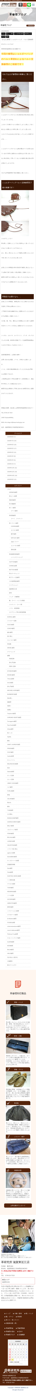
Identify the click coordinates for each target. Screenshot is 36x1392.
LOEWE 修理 (11, 841)
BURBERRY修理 (12, 694)
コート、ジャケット (17, 518)
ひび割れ (9, 814)
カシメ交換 (10, 779)
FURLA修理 (10, 791)
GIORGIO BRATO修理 (13, 822)
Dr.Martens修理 (11, 918)
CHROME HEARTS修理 (14, 717)
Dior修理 (9, 868)
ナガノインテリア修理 (13, 938)
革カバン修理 (9, 33)
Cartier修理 (10, 756)
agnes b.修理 (11, 853)
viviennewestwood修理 (13, 926)
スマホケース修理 (12, 914)
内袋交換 (11, 658)
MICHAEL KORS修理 (13, 690)
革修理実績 (21, 1328)
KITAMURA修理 (11, 671)
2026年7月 (10, 440)
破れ (8, 806)
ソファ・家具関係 (14, 608)
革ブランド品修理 (14, 577)
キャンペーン (11, 760)
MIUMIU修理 (11, 675)
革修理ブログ (10, 1334)
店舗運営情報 (11, 864)
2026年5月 (10, 448)
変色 (8, 795)
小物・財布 (18, 1313)
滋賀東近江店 (28, 33)
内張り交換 (12, 666)
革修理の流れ (10, 1331)
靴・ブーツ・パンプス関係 (17, 600)
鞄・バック (29, 1313)
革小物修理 (12, 504)
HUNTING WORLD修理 (14, 876)
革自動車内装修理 (14, 554)
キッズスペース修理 (13, 860)
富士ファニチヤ (11, 965)
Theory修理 (10, 678)
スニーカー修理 (11, 640)
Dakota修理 (10, 771)
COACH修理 (10, 628)
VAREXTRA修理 (12, 903)
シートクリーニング (17, 557)
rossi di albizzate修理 (13, 930)
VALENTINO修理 (12, 845)
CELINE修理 (10, 798)
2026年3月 (10, 456)
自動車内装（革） (12, 1323)
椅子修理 (13, 534)
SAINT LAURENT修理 (13, 744)
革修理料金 (9, 1328)
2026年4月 (10, 452)
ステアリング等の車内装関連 (17, 612)
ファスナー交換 (11, 620)
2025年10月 (10, 475)
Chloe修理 (10, 729)
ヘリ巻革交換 (11, 880)
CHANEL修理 (13, 565)
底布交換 (13, 549)
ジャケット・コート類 (15, 604)
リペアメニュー (13, 585)
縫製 (7, 36)
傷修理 (9, 702)
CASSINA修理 (15, 526)
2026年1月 (10, 464)
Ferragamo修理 (11, 721)
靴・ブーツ (9, 1316)
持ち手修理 (10, 686)
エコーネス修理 (15, 545)
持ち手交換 (12, 662)
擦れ (8, 740)
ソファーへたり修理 (13, 911)
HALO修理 (10, 953)
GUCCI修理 (10, 624)
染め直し (9, 698)
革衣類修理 (12, 515)
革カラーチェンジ (14, 573)
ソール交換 (10, 895)
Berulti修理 (10, 949)
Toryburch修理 (11, 713)
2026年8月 (10, 437)
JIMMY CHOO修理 (12, 783)
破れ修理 (9, 632)
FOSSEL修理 (11, 922)
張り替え (9, 636)
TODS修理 (10, 887)
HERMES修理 (13, 492)
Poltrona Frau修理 (12, 934)
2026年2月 (10, 460)
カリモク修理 (15, 530)
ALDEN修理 (10, 942)
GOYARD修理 (11, 899)
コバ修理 (9, 787)
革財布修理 (12, 500)
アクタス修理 (11, 884)
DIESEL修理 (10, 647)
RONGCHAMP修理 (12, 818)
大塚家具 (9, 961)
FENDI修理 (10, 833)
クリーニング (11, 651)
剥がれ (9, 802)
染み (8, 767)
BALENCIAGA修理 (12, 764)
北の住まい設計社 (12, 957)
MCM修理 (10, 945)
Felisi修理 (10, 872)
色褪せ (9, 709)
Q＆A (20, 1331)
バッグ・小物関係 (14, 596)
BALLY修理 (10, 826)
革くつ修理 (12, 507)
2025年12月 (10, 467)
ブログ (3, 33)
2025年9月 (10, 479)
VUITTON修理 (13, 562)
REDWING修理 (11, 891)
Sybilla (9, 737)
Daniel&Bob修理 (12, 856)
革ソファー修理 (13, 523)
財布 (10, 593)
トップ (8, 1313)
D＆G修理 (10, 682)
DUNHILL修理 (11, 617)
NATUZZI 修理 (15, 538)
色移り (9, 706)
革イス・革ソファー (12, 1320)
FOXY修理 (10, 752)
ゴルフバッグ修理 (12, 829)
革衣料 (19, 1316)
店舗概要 (22, 1334)
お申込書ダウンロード (18, 1205)
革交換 (3, 36)
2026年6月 (10, 444)
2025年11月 (10, 471)
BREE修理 (10, 907)
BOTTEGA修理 (13, 569)
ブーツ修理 (14, 511)
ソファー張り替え (12, 849)
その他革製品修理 (18, 33)
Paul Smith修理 (11, 725)
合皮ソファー (15, 541)
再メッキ (9, 733)
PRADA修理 (10, 748)
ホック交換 (10, 775)
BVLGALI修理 (11, 837)
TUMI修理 (10, 810)
